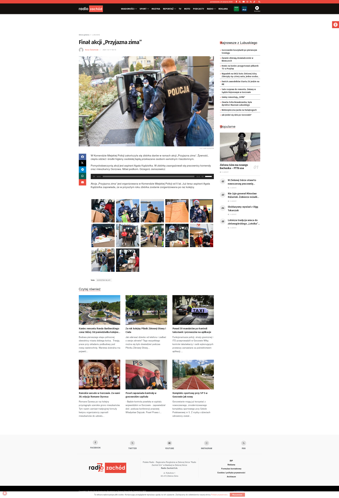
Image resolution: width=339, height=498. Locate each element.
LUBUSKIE (96, 35)
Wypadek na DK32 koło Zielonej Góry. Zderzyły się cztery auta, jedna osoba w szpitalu (240, 75)
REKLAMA (223, 8)
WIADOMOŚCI (127, 8)
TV (180, 8)
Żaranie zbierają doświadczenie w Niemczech (237, 59)
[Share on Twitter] (82, 163)
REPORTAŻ (168, 8)
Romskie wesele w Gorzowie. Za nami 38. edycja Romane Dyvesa (99, 395)
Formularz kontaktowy (231, 468)
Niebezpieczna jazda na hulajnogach (239, 110)
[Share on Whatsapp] (82, 176)
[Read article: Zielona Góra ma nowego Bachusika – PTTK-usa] (240, 147)
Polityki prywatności (219, 494)
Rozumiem (237, 494)
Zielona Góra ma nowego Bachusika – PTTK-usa (234, 166)
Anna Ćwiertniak (91, 49)
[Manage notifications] (5, 493)
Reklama (231, 464)
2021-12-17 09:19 (109, 49)
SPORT (143, 8)
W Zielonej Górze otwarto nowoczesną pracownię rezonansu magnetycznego (243, 182)
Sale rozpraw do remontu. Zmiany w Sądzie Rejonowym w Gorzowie (239, 90)
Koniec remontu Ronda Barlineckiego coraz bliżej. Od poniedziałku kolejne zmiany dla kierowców (99, 330)
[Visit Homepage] (95, 8)
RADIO (210, 8)
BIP (231, 460)
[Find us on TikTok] (254, 1)
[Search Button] (259, 1)
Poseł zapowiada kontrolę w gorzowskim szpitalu (141, 395)
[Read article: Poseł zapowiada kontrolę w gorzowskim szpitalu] (146, 374)
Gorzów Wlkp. (104, 280)
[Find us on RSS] (251, 1)
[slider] (209, 176)
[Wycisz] (202, 176)
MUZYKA (156, 8)
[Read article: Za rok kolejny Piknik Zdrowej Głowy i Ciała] (146, 310)
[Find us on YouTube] (244, 1)
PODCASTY (198, 8)
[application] (152, 176)
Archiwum (231, 476)
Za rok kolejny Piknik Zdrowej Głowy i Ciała (146, 330)
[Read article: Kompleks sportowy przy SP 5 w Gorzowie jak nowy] (193, 374)
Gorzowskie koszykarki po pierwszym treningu (239, 51)
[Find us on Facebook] (236, 1)
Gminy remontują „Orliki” (233, 97)
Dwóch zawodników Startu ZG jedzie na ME (240, 83)
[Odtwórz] (94, 176)
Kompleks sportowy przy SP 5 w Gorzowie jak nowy (190, 395)
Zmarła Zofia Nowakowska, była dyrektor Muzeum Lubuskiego (237, 103)
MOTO (187, 8)
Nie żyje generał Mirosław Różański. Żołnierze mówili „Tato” (242, 195)
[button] (335, 24)
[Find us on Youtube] (169, 443)
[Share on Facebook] (82, 157)
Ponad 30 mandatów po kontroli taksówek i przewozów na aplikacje (191, 330)
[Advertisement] (169, 24)
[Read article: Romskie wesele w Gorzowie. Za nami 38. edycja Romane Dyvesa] (99, 374)
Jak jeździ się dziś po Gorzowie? (236, 115)
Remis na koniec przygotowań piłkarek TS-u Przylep (240, 67)
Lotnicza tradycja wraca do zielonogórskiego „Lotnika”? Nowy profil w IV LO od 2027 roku (243, 222)
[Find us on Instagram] (247, 1)
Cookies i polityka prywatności (231, 472)
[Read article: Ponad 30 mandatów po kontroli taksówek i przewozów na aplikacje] (193, 310)
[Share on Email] (82, 182)
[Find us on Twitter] (240, 1)
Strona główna (84, 35)
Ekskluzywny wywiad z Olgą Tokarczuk (243, 208)
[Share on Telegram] (82, 169)
